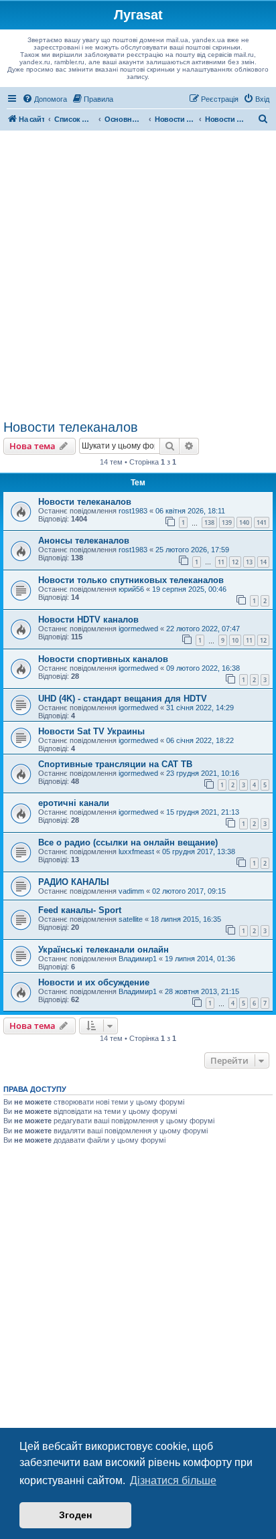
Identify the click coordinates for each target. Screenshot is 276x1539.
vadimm (131, 891)
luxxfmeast (136, 851)
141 (262, 522)
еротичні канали (73, 803)
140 (244, 522)
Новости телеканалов (70, 427)
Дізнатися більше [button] (173, 1480)
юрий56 (131, 589)
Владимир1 (138, 959)
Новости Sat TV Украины (91, 731)
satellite (131, 919)
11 (221, 562)
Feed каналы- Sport (79, 910)
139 (227, 522)
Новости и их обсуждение (93, 982)
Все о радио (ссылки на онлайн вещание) (128, 842)
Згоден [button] (75, 1515)
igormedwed (138, 629)
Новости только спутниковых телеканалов (131, 580)
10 (235, 640)
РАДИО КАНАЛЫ (73, 882)
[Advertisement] (138, 275)
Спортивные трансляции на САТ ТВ (115, 764)
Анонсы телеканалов (83, 541)
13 (249, 562)
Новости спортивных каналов (103, 659)
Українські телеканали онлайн (103, 950)
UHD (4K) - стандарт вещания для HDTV (122, 699)
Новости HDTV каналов (88, 620)
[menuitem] (44, 99)
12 (235, 562)
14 (263, 562)
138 (209, 522)
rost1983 (133, 511)
